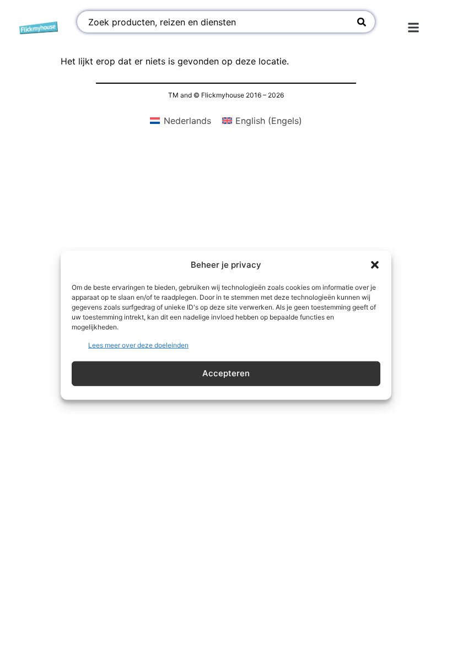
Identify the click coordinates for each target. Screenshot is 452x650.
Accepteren (226, 373)
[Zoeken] (361, 21)
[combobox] (215, 21)
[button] (374, 264)
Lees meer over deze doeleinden (138, 344)
